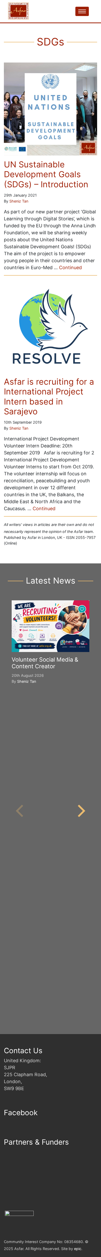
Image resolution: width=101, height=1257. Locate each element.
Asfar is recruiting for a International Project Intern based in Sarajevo (49, 396)
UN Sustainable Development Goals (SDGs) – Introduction (46, 174)
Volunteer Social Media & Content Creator (45, 663)
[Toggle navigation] (82, 11)
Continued (70, 267)
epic (77, 1248)
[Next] (80, 811)
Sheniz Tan (18, 201)
